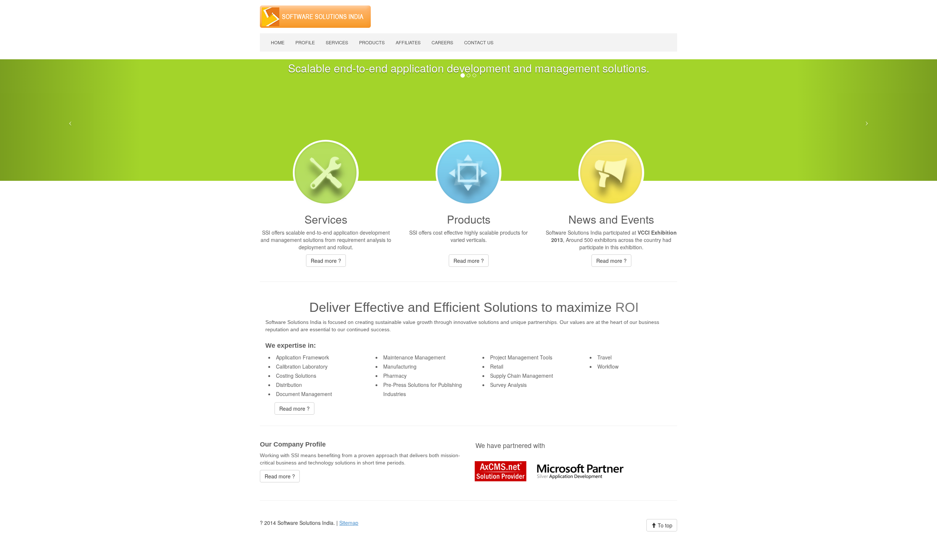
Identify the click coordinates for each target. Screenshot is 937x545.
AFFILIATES (408, 42)
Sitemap (348, 522)
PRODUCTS (372, 42)
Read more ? (326, 260)
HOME (277, 42)
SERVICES (337, 42)
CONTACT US (478, 42)
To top (664, 525)
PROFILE (305, 42)
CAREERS (442, 42)
